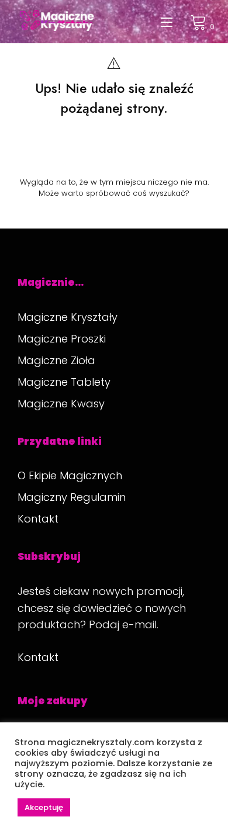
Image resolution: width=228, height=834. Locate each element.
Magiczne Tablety (64, 382)
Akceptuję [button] (44, 807)
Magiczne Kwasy (61, 403)
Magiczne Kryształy (68, 317)
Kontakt (38, 518)
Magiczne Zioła (56, 360)
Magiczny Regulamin (72, 497)
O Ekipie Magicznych (70, 475)
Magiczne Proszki (62, 338)
